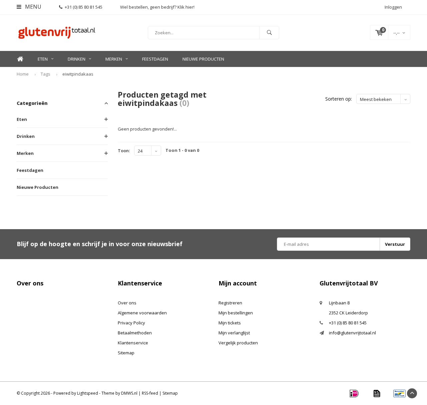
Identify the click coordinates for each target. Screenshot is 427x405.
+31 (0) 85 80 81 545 (83, 7)
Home (20, 59)
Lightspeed (87, 393)
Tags (45, 74)
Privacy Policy (131, 323)
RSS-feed (150, 393)
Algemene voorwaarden (142, 313)
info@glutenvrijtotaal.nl (352, 333)
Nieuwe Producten (203, 59)
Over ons (127, 303)
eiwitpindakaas (77, 74)
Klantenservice (133, 343)
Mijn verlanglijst (234, 333)
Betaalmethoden (135, 333)
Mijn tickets (230, 323)
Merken (113, 59)
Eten (43, 59)
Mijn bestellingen (236, 313)
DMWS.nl (129, 393)
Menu (32, 6)
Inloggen (393, 7)
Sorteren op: (338, 99)
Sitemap (126, 353)
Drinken (76, 59)
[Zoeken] (269, 32)
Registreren (230, 303)
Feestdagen (155, 59)
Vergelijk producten (238, 343)
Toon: (124, 151)
